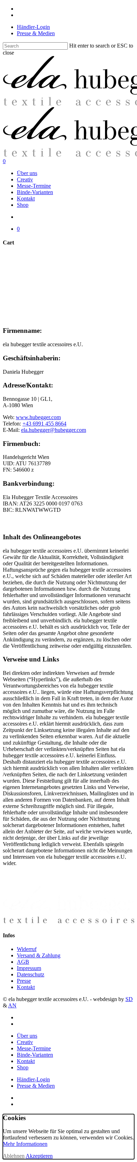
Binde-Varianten (35, 1055)
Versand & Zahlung (38, 955)
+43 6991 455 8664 (44, 424)
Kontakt (26, 987)
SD (129, 999)
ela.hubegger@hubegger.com (53, 430)
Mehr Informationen (25, 1144)
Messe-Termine (34, 1048)
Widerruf (27, 949)
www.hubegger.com (38, 417)
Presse (24, 981)
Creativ (25, 1042)
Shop (22, 1067)
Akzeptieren (39, 1156)
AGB (23, 962)
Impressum (29, 968)
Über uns (27, 1036)
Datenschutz (30, 974)
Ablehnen (14, 1156)
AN (12, 1005)
